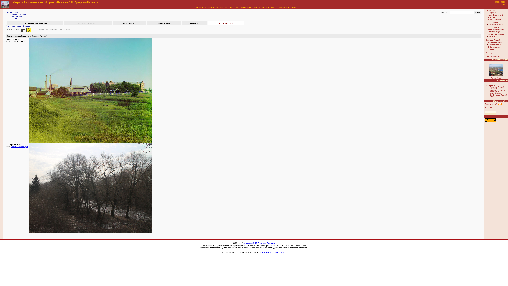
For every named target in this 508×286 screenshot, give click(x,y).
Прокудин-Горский (493, 40)
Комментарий (164, 23)
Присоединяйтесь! (493, 53)
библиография (494, 47)
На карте (194, 23)
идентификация (494, 32)
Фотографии (221, 7)
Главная (199, 7)
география (492, 13)
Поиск (256, 7)
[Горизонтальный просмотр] (34, 29)
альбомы (491, 17)
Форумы (280, 7)
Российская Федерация (18, 14)
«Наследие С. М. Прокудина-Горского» (259, 243)
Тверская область (17, 16)
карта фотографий (495, 15)
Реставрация (129, 23)
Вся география (12, 12)
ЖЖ (287, 7)
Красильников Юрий (19, 147)
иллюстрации (493, 27)
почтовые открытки (495, 24)
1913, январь (490, 85)
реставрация (493, 22)
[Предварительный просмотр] (23, 29)
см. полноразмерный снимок (19, 26)
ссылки (491, 49)
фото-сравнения (494, 20)
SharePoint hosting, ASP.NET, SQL (272, 252)
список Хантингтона (496, 34)
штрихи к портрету (495, 44)
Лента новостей (491, 104)
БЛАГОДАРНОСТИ (493, 56)
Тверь (16, 18)
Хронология (246, 7)
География (234, 7)
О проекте (209, 7)
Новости (295, 7)
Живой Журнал (490, 108)
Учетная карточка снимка (35, 23)
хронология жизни (495, 42)
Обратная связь (268, 7)
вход (503, 4)
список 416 (492, 36)
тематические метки (496, 29)
